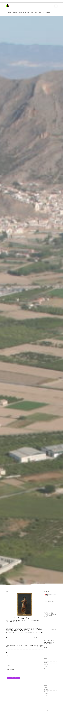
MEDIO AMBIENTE (8, 12)
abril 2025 (45, 660)
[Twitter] (34, 638)
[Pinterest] (36, 638)
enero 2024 (45, 687)
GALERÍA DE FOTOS (38, 12)
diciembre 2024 (46, 668)
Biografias (21, 591)
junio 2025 (45, 656)
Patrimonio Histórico (26, 591)
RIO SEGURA (27, 12)
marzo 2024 (46, 683)
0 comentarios (35, 591)
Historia (23, 591)
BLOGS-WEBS (48, 12)
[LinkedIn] (38, 638)
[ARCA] (7, 7)
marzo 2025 (46, 662)
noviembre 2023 (46, 691)
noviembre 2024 (46, 670)
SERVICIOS (15, 14)
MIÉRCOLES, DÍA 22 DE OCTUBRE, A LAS (49, 604)
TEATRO (31, 591)
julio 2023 (45, 699)
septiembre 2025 (46, 654)
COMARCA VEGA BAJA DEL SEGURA (18, 12)
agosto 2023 (46, 697)
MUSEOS (32, 12)
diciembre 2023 (46, 689)
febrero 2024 (46, 685)
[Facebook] (33, 638)
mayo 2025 (45, 658)
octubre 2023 (46, 693)
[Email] (42, 638)
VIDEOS (43, 12)
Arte (18, 591)
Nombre (8, 665)
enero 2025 (45, 666)
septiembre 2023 (46, 695)
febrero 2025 (46, 664)
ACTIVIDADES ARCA (9, 14)
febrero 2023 (46, 710)
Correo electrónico (10, 669)
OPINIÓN (19, 14)
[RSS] (56, 1)
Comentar (8, 655)
